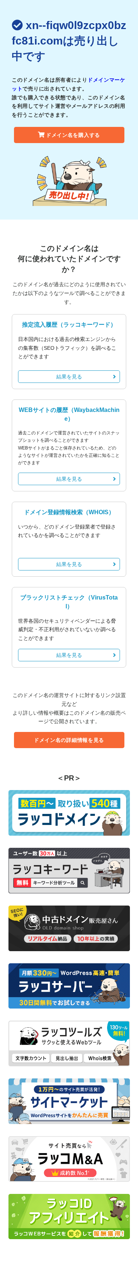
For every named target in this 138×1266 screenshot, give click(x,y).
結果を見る (69, 377)
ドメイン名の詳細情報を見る (69, 740)
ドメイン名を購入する (73, 135)
